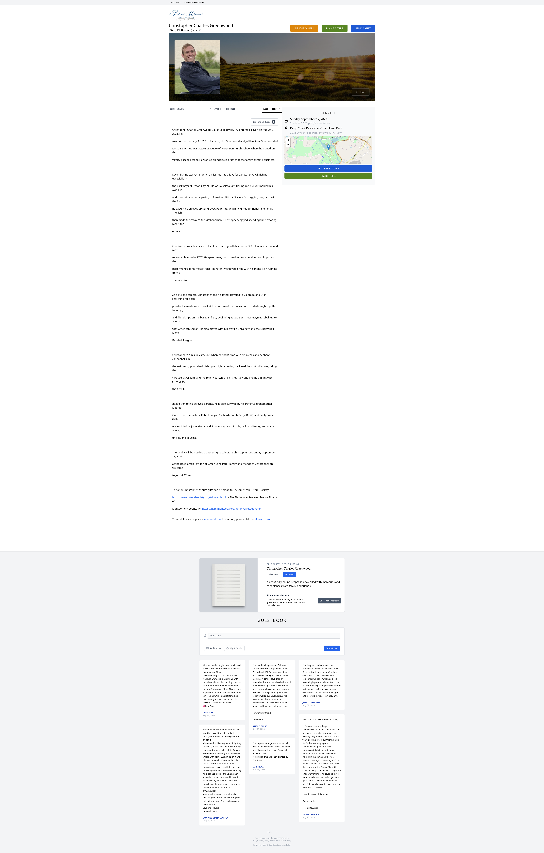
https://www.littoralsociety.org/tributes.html (199, 497)
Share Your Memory (329, 600)
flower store (262, 519)
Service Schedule (223, 109)
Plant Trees (328, 176)
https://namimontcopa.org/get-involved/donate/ (231, 508)
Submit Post (331, 648)
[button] (328, 147)
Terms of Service (279, 840)
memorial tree (212, 519)
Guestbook (271, 109)
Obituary (177, 109)
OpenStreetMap (275, 845)
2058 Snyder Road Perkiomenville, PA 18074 (316, 132)
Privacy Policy (264, 840)
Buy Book (289, 574)
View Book (274, 574)
